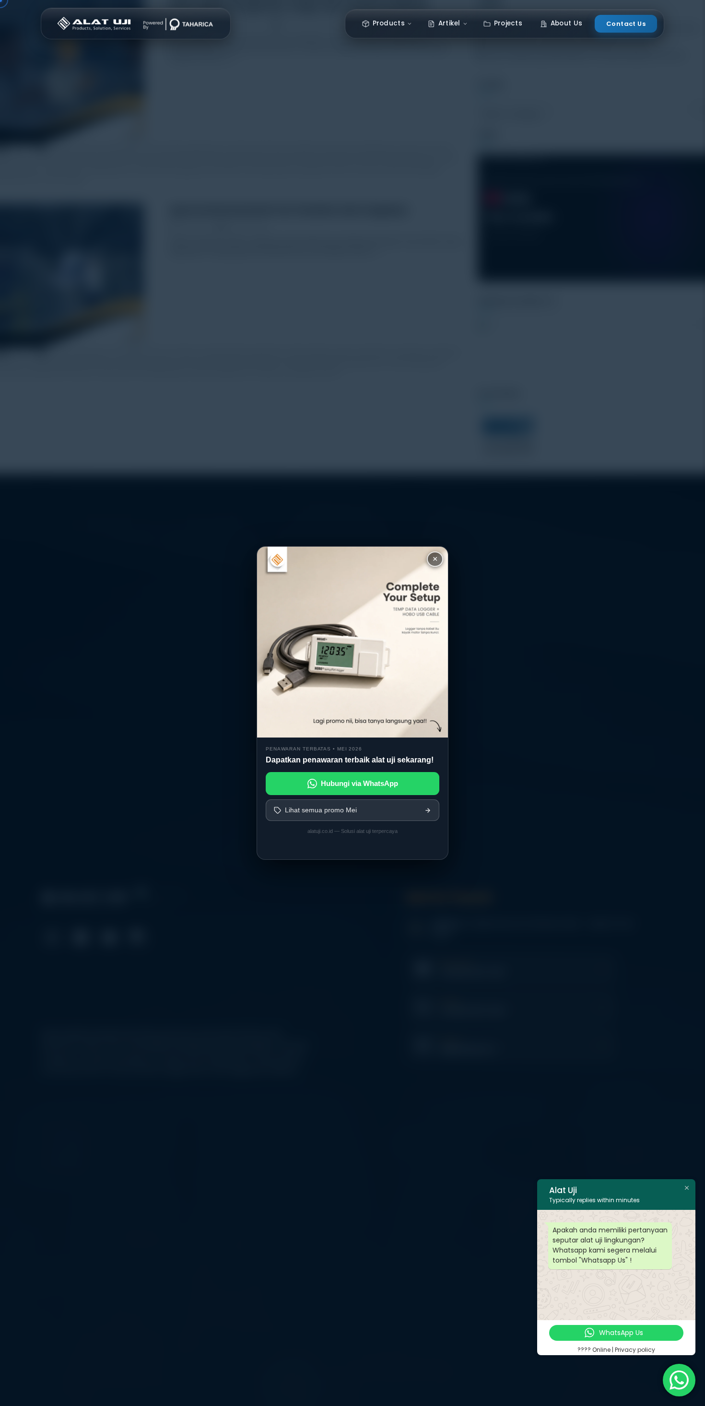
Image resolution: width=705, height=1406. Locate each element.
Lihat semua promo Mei (321, 810)
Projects (508, 23)
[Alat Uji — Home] (136, 23)
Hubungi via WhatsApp (359, 783)
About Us (566, 23)
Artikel (449, 23)
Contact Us (626, 23)
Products (389, 23)
